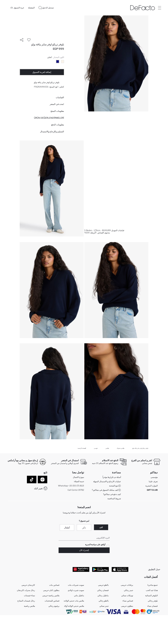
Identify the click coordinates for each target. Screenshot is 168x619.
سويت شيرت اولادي (76, 590)
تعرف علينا (153, 481)
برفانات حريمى (127, 585)
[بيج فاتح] (62, 61)
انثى (101, 527)
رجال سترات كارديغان (26, 590)
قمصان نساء (152, 606)
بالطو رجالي (104, 600)
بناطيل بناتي (79, 595)
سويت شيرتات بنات (76, 585)
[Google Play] (100, 569)
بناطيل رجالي (103, 595)
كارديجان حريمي (28, 585)
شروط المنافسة (114, 498)
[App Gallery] (81, 569)
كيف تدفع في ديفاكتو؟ (112, 494)
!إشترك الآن (84, 550)
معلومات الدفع (57, 124)
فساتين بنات (54, 585)
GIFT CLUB (152, 490)
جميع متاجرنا (152, 585)
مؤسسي (154, 477)
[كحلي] (57, 61)
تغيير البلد (38, 488)
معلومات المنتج (57, 111)
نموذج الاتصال (78, 477)
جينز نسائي (104, 606)
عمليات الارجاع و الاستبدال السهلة (107, 481)
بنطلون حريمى (127, 606)
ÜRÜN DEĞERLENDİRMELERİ (49, 118)
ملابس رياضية (29, 606)
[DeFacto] (142, 7)
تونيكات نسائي (127, 595)
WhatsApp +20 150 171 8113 (71, 485)
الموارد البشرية (151, 485)
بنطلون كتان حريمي (51, 590)
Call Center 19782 (76, 490)
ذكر (84, 527)
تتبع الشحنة (113, 485)
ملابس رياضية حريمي (50, 595)
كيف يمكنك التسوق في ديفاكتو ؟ (105, 490)
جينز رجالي (128, 590)
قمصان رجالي (103, 590)
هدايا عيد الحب (152, 590)
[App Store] (120, 569)
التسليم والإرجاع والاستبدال (52, 131)
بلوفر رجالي (153, 600)
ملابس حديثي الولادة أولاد (74, 606)
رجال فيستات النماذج (26, 600)
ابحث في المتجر (57, 104)
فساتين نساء (128, 600)
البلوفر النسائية (151, 595)
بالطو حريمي (103, 585)
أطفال (67, 527)
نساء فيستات (29, 595)
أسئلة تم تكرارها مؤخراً (112, 477)
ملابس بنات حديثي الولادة (74, 600)
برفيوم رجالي (53, 606)
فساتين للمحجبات (52, 600)
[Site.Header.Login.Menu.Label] (159, 8)
